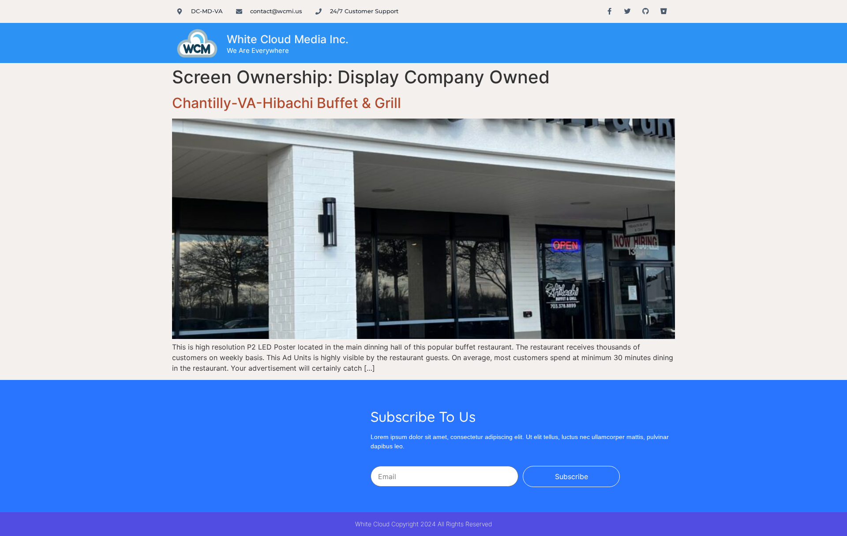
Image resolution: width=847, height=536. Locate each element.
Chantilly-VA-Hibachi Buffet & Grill (286, 103)
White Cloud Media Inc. (288, 39)
